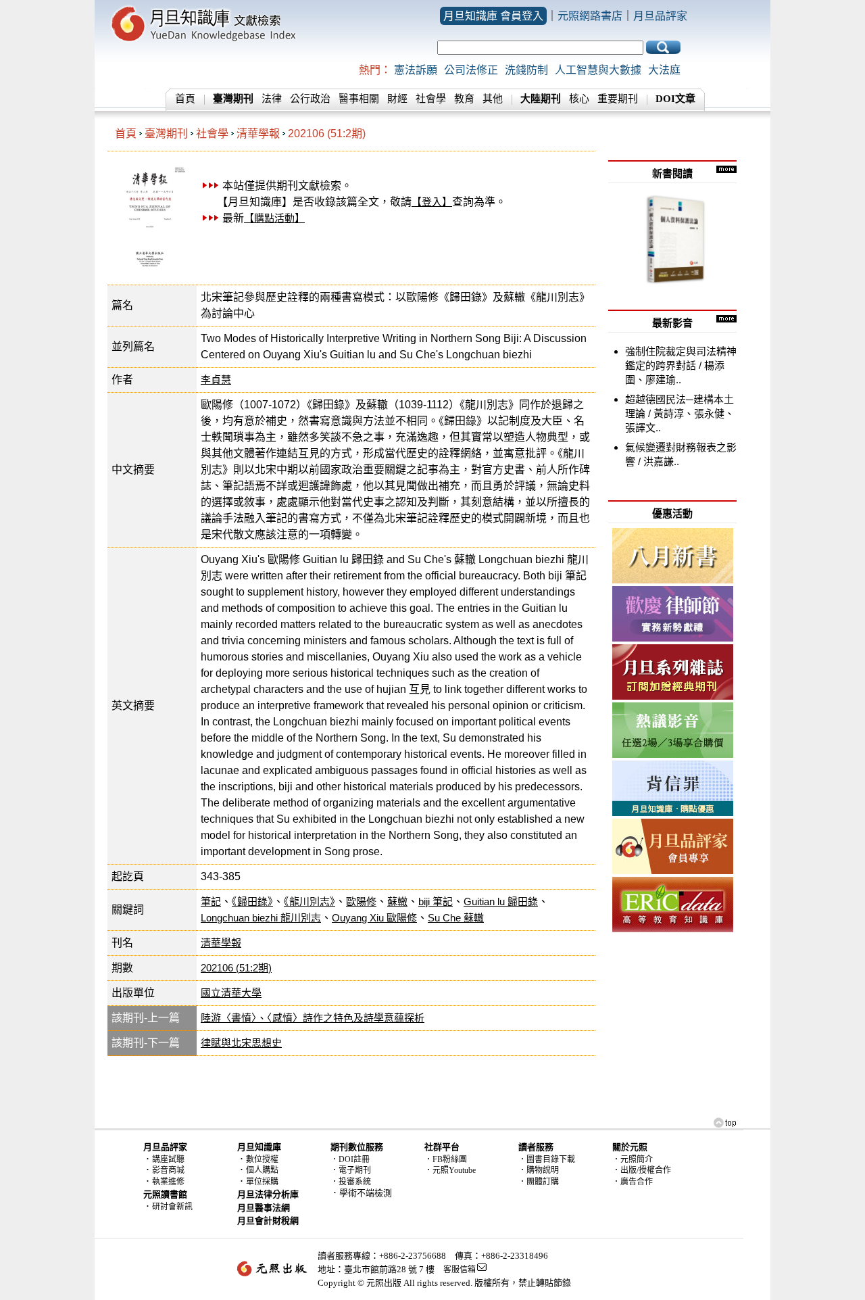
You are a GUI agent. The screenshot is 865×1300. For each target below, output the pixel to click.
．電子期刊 (350, 1170)
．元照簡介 (632, 1159)
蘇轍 (397, 901)
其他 (493, 98)
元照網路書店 (590, 16)
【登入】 (432, 202)
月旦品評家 (660, 16)
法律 (272, 98)
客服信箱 (459, 1269)
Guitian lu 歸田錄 (501, 901)
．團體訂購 (538, 1181)
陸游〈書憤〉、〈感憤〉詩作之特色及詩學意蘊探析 (312, 1018)
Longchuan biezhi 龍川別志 (261, 917)
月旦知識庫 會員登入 (493, 16)
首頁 (185, 98)
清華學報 (258, 133)
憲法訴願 (415, 70)
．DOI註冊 (350, 1159)
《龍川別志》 (309, 901)
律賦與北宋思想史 (241, 1043)
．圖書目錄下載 (546, 1159)
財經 (397, 98)
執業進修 (168, 1181)
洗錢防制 (526, 70)
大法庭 (664, 70)
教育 (464, 98)
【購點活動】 (274, 218)
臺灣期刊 (166, 133)
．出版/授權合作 (641, 1170)
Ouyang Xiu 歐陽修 (374, 917)
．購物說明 (538, 1170)
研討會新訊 (172, 1206)
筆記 (211, 901)
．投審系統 (350, 1181)
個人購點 (262, 1170)
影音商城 (168, 1170)
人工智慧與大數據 (598, 70)
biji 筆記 (435, 901)
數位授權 (262, 1159)
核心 (579, 98)
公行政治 (310, 98)
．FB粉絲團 (445, 1159)
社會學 (431, 98)
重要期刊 (617, 98)
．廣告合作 (632, 1181)
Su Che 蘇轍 (456, 917)
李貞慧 (216, 379)
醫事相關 (359, 98)
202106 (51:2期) (327, 133)
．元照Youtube (450, 1170)
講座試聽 (168, 1159)
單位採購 (262, 1181)
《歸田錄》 (252, 901)
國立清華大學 (231, 992)
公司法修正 (471, 70)
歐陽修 (361, 901)
